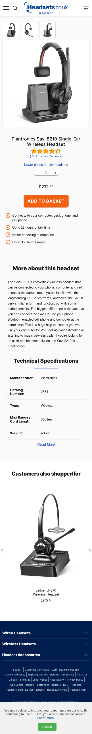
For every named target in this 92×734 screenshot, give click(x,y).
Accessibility (57, 679)
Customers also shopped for (46, 473)
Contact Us (67, 674)
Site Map (25, 679)
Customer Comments (37, 669)
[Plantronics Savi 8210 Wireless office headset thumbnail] (10, 30)
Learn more (45, 718)
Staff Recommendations (65, 669)
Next (90, 551)
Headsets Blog (14, 689)
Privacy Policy (75, 679)
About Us (82, 674)
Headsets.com (78, 689)
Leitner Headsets (35, 689)
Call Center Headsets (22, 684)
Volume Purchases (14, 674)
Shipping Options (38, 674)
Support (17, 669)
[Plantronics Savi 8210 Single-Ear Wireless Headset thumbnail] (29, 30)
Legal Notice (40, 679)
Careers (13, 679)
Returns (54, 674)
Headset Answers (57, 689)
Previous (2, 551)
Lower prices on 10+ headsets (46, 165)
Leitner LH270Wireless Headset (46, 592)
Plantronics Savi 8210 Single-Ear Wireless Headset (46, 141)
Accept (47, 726)
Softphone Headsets (49, 684)
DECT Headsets (72, 684)
